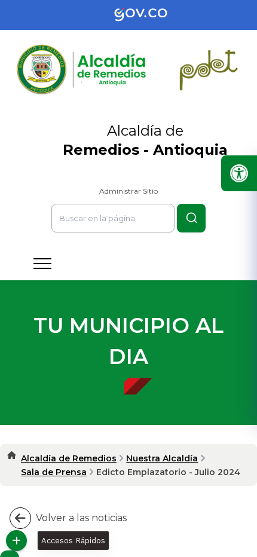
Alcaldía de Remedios (69, 458)
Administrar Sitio (128, 190)
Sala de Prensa (54, 472)
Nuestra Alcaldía (162, 458)
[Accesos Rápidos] (16, 540)
